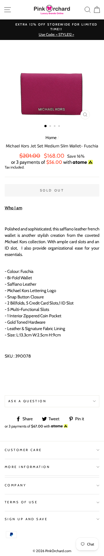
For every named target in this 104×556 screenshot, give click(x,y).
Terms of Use (21, 502)
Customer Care (23, 450)
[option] (52, 29)
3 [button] (55, 126)
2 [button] (50, 126)
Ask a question (27, 401)
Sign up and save (26, 519)
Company (15, 485)
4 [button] (59, 126)
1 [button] (45, 126)
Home (51, 137)
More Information (27, 467)
